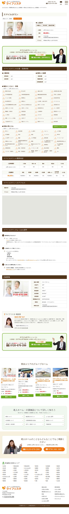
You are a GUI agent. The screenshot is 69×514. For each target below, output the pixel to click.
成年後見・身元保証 (10, 424)
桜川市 (36, 470)
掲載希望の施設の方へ (60, 494)
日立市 (4, 468)
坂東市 (58, 472)
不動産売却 (48, 424)
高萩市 (58, 466)
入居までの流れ (45, 489)
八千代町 (16, 472)
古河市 (4, 472)
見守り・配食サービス (31, 424)
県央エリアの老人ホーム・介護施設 (31, 7)
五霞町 (25, 472)
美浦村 (4, 478)
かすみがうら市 (6, 476)
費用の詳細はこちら (10, 269)
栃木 (47, 480)
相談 (61, 4)
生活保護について (10, 420)
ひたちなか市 (27, 468)
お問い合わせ (58, 491)
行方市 (47, 478)
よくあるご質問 (49, 416)
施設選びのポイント (30, 416)
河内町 (25, 478)
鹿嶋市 (58, 478)
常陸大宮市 (16, 466)
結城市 (58, 470)
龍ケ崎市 (48, 476)
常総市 (4, 474)
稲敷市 (15, 478)
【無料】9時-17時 (52, 2)
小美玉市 (26, 470)
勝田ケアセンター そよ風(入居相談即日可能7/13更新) (8, 380)
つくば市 (26, 474)
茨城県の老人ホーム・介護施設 (15, 7)
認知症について (49, 420)
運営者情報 (57, 487)
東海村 (15, 468)
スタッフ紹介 (58, 489)
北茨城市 (48, 466)
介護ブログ (44, 496)
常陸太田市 (26, 466)
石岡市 (15, 474)
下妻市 (47, 472)
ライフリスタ (5, 7)
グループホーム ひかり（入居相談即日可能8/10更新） (43, 381)
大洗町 (15, 470)
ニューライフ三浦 (23, 379)
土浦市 (15, 476)
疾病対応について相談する (60, 126)
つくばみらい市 (38, 474)
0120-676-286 (21, 260)
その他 (58, 480)
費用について (9, 416)
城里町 (36, 468)
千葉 (36, 480)
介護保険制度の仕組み (31, 420)
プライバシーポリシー (60, 496)
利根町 (58, 476)
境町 (36, 472)
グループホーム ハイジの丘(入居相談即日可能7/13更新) (60, 380)
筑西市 (47, 470)
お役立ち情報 (45, 498)
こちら (7, 240)
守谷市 (47, 474)
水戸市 (58, 468)
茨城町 (4, 470)
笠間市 (47, 468)
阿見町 (25, 476)
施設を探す (44, 487)
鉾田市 (36, 478)
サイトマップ (58, 498)
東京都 (25, 480)
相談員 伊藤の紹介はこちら (22, 325)
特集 (43, 494)
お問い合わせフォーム (32, 260)
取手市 (58, 474)
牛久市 (36, 476)
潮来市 (4, 480)
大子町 (4, 466)
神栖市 (15, 480)
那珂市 (36, 466)
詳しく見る (9, 396)
